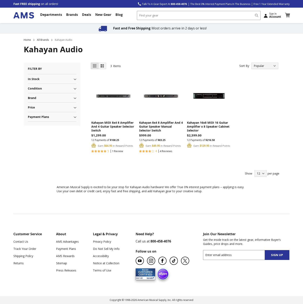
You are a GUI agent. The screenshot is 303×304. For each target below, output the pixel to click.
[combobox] (199, 15)
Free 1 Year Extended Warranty (272, 4)
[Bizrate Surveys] (149, 277)
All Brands (43, 40)
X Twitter (185, 261)
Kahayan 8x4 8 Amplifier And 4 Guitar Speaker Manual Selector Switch (161, 126)
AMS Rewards (65, 256)
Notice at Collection (106, 263)
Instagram (151, 261)
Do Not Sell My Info (106, 249)
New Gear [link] (103, 14)
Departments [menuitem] (51, 14)
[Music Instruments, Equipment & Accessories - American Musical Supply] (23, 15)
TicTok (174, 261)
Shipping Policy (23, 256)
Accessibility (101, 256)
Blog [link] (119, 14)
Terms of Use (102, 270)
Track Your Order (24, 249)
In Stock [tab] (34, 79)
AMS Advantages (67, 241)
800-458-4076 (160, 241)
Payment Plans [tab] (38, 117)
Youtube (140, 261)
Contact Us (20, 241)
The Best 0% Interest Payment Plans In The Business (220, 4)
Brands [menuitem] (72, 14)
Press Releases (66, 270)
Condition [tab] (35, 88)
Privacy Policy (102, 241)
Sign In (275, 15)
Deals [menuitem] (86, 14)
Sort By (244, 66)
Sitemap (61, 263)
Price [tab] (31, 107)
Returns (18, 263)
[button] (287, 15)
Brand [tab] (32, 98)
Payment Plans (66, 249)
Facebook (162, 261)
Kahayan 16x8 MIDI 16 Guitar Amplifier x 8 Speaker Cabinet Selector (208, 126)
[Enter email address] (237, 255)
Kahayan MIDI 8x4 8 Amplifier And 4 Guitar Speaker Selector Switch (112, 126)
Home (27, 40)
